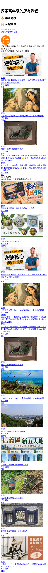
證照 (3, 32)
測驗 (7, 32)
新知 (15, 32)
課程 (13, 29)
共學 (11, 32)
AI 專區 (4, 29)
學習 (10, 29)
